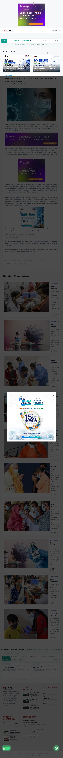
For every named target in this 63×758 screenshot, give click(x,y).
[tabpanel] (30, 63)
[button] (54, 30)
